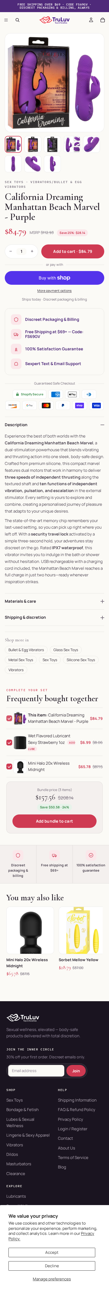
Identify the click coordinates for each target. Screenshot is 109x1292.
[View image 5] (91, 144)
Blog (62, 1167)
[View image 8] (52, 163)
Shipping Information (77, 1100)
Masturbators (18, 1164)
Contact (65, 1138)
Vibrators (16, 669)
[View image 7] (32, 163)
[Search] (17, 20)
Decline (52, 1266)
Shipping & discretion (25, 617)
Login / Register (72, 1129)
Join (76, 1070)
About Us (66, 1148)
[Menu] (6, 20)
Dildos (12, 1154)
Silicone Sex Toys (81, 659)
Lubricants (16, 1196)
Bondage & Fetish (22, 1109)
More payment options (54, 290)
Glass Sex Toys (65, 649)
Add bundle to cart (54, 821)
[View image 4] (71, 144)
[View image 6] (13, 163)
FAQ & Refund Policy (76, 1109)
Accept (51, 1252)
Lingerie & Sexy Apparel (28, 1135)
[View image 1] (13, 144)
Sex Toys (14, 182)
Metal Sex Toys (20, 659)
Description (16, 425)
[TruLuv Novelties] (54, 1018)
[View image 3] (52, 144)
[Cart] (102, 20)
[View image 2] (32, 144)
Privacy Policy (70, 1119)
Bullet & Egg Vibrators (26, 649)
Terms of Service (73, 1157)
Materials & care (20, 601)
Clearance (15, 1173)
